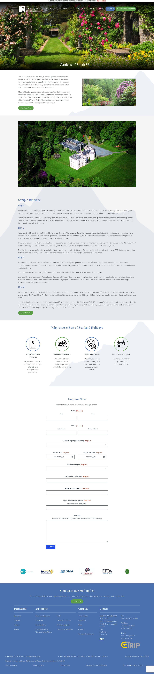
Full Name (46, 343)
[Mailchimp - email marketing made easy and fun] (55, 353)
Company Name (48, 345)
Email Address (48, 340)
